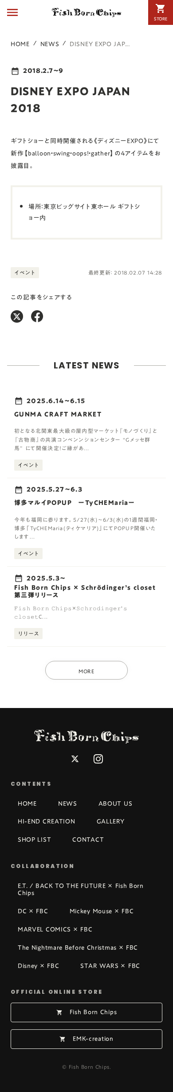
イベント (24, 272)
